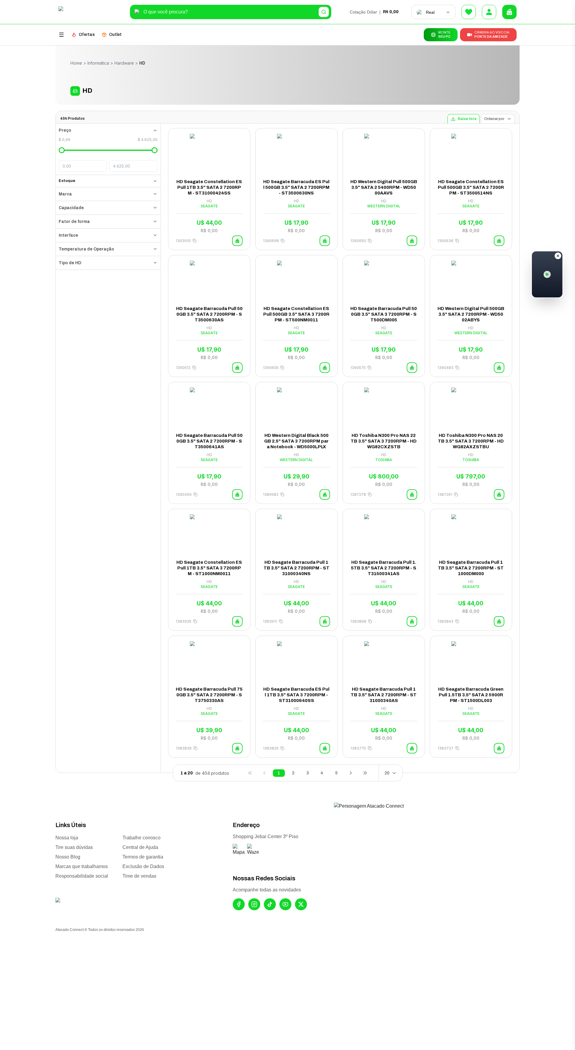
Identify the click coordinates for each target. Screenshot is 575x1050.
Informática (98, 63)
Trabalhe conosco (141, 837)
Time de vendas (139, 876)
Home (76, 63)
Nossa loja (66, 837)
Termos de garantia (142, 856)
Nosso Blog (67, 856)
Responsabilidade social (81, 876)
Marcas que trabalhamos (81, 866)
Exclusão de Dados (143, 866)
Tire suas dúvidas (74, 847)
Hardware (124, 63)
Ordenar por (494, 119)
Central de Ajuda (140, 847)
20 (387, 773)
